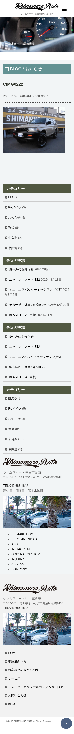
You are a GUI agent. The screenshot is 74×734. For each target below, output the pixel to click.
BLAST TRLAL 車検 (22, 315)
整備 (11, 227)
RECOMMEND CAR (25, 539)
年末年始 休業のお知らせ (27, 304)
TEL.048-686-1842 (15, 485)
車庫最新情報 (17, 661)
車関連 (12, 248)
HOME (12, 653)
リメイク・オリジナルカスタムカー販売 (36, 687)
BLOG (12, 197)
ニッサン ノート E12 (24, 279)
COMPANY (19, 569)
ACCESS (17, 564)
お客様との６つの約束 (23, 670)
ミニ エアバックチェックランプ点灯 (35, 289)
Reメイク (14, 207)
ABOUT (16, 544)
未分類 (12, 238)
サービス (14, 678)
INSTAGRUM (20, 549)
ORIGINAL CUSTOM (25, 554)
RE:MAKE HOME (23, 534)
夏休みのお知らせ (21, 269)
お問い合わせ (17, 695)
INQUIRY (17, 559)
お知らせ (14, 217)
